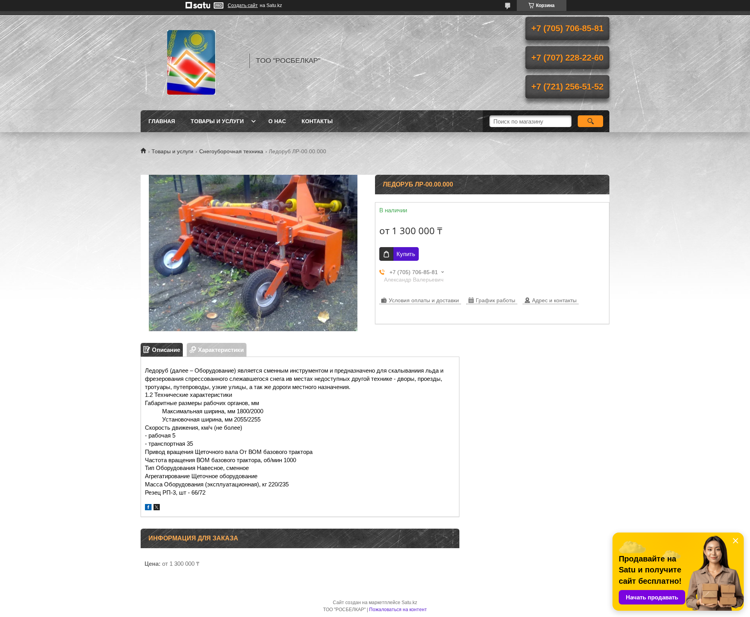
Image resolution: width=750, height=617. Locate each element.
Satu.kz (409, 602)
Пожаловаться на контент (398, 609)
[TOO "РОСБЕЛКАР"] (191, 61)
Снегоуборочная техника (231, 151)
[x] (157, 508)
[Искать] (590, 121)
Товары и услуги (217, 121)
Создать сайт (243, 5)
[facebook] (148, 508)
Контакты (317, 121)
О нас (277, 121)
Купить (405, 254)
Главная (161, 121)
